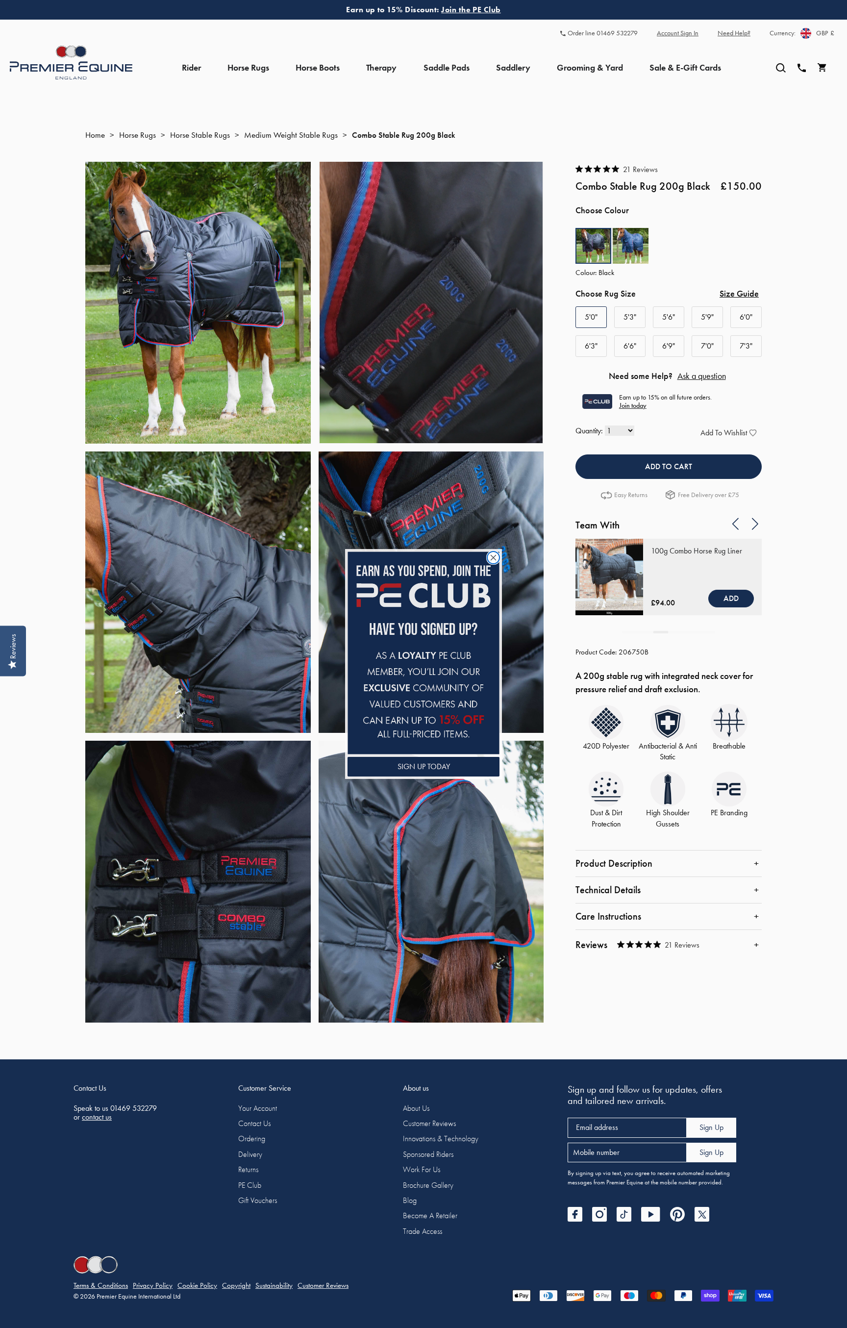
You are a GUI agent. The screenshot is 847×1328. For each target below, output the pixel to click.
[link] (423, 652)
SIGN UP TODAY (424, 766)
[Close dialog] (493, 557)
